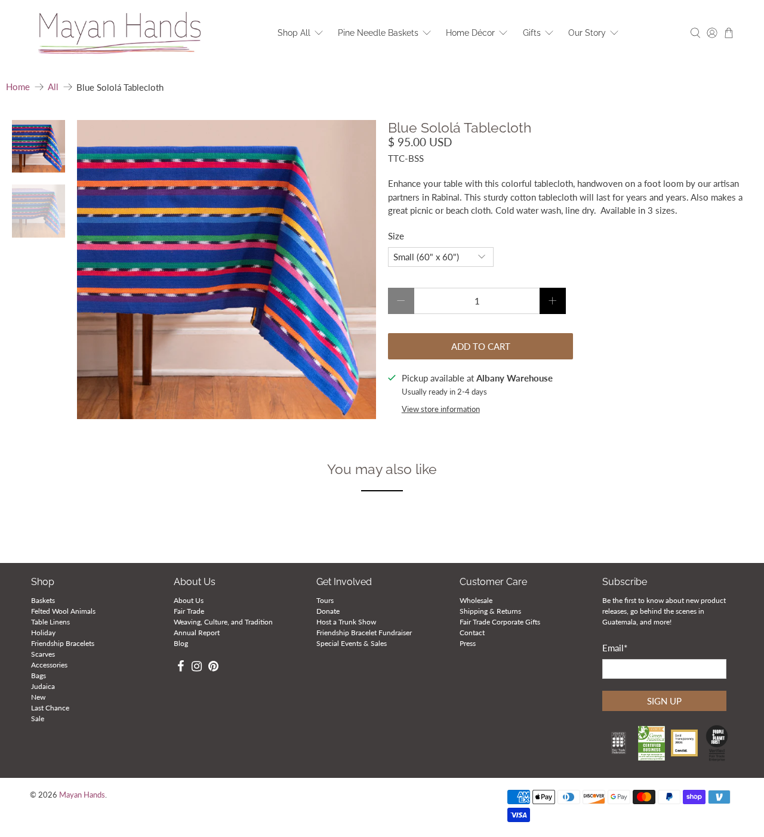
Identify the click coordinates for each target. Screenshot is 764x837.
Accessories (49, 664)
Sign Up (664, 701)
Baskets (43, 600)
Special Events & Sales (351, 643)
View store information (441, 409)
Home (18, 86)
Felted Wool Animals (63, 611)
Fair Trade (189, 611)
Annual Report (197, 632)
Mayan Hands (82, 794)
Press (468, 643)
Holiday (43, 632)
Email (614, 647)
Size (396, 235)
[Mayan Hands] (120, 33)
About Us (189, 600)
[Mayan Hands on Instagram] (197, 667)
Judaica (43, 686)
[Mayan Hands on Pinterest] (213, 667)
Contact (472, 632)
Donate (328, 611)
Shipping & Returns (490, 611)
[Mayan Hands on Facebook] (180, 667)
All (53, 86)
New (38, 697)
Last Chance (50, 707)
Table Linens (50, 621)
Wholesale (476, 600)
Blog (181, 643)
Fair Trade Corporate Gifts (500, 621)
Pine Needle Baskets (378, 33)
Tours (325, 600)
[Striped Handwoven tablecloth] (227, 270)
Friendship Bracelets (62, 643)
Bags (38, 675)
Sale (37, 718)
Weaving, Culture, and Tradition (223, 621)
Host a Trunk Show (346, 621)
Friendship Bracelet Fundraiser (364, 632)
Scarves (43, 654)
